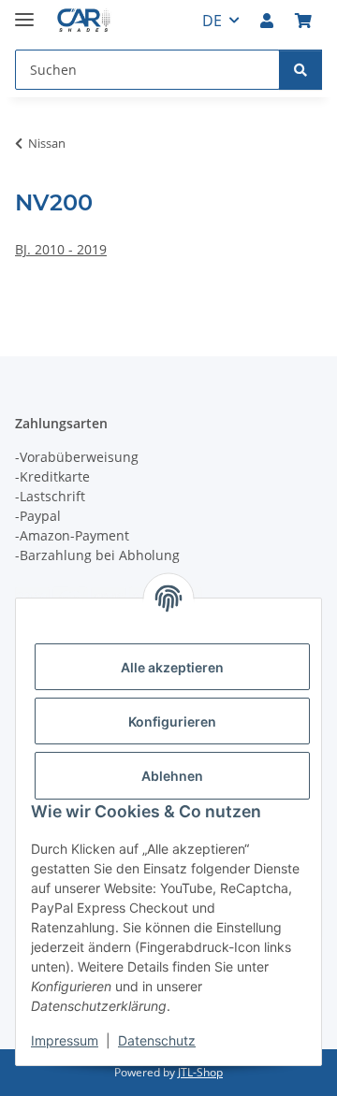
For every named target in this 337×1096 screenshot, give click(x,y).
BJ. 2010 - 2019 (61, 249)
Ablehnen (172, 776)
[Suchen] (300, 70)
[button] (267, 20)
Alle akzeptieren (172, 667)
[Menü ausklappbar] (24, 11)
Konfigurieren (172, 721)
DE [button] (212, 20)
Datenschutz (157, 1040)
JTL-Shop (200, 1072)
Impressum (64, 1040)
